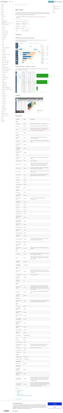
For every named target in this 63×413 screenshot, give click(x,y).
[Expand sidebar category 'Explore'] (13, 13)
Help (10, 1)
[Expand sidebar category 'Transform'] (13, 11)
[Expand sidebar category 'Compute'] (13, 117)
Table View (19, 391)
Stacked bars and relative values (56, 7)
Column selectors (20, 390)
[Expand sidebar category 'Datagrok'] (13, 4)
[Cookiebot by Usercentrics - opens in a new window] (6, 411)
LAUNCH (51, 1)
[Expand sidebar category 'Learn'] (13, 118)
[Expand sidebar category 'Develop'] (13, 122)
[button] (7, 9)
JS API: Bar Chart (20, 394)
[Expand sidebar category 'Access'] (13, 8)
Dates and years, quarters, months (56, 9)
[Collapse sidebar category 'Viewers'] (13, 19)
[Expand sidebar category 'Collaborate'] (13, 120)
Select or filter (24, 21)
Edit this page (19, 398)
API (12, 1)
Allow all (54, 403)
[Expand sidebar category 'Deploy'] (13, 6)
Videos (53, 11)
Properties (53, 12)
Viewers (18, 393)
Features (53, 5)
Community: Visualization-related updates (24, 395)
